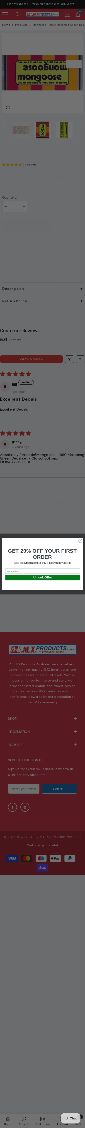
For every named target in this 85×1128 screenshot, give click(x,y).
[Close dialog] (80, 541)
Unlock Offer (42, 577)
